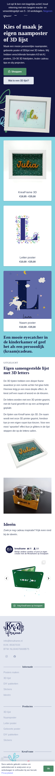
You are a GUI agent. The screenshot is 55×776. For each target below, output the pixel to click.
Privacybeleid (7, 773)
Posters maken (11, 672)
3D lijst (7, 678)
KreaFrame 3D (27, 192)
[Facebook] (15, 656)
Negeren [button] (47, 11)
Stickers (8, 689)
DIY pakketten (11, 683)
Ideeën (7, 695)
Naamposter (10, 717)
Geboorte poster (12, 729)
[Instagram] (6, 656)
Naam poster (27, 322)
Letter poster (27, 257)
